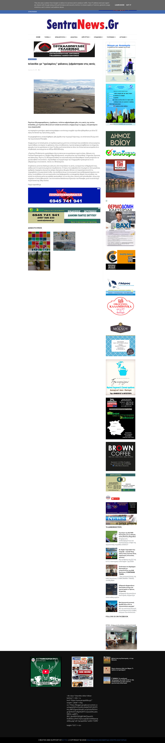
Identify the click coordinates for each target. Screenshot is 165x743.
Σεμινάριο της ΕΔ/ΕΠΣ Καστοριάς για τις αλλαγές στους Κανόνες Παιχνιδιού (127, 534)
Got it (128, 5)
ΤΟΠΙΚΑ (47, 37)
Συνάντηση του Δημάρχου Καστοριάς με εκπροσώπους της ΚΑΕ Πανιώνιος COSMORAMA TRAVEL (127, 570)
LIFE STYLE (85, 37)
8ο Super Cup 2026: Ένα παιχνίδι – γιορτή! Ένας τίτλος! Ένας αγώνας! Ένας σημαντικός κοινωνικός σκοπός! (127, 553)
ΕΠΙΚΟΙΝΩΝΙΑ (32, 11)
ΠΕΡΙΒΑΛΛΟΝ (32, 59)
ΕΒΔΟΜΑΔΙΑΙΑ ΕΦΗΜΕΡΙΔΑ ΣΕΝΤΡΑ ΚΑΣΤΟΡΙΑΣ (107, 740)
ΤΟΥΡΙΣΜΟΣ (110, 37)
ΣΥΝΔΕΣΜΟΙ (98, 37)
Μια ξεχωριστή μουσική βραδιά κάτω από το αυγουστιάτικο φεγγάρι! (126, 604)
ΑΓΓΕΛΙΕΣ (123, 37)
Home (38, 37)
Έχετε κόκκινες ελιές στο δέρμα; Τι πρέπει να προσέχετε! (122, 669)
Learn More (119, 5)
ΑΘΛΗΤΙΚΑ (73, 37)
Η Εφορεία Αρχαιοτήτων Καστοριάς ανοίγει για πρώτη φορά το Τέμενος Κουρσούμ (126, 588)
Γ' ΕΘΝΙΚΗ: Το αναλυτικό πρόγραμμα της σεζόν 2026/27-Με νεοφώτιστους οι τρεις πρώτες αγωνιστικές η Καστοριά (122, 681)
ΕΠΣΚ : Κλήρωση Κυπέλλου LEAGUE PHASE (121, 625)
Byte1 (65, 740)
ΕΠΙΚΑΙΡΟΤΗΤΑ (60, 37)
